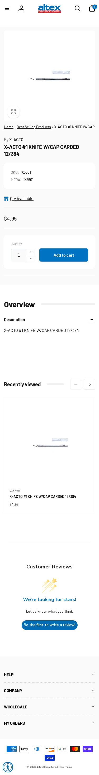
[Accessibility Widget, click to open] (8, 767)
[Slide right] (89, 384)
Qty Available (22, 198)
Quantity (16, 243)
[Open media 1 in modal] (49, 76)
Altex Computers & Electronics (54, 766)
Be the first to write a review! (49, 624)
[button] (7, 8)
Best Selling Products (34, 126)
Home (8, 126)
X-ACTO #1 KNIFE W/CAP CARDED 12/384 (44, 496)
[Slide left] (75, 384)
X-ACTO (13, 139)
